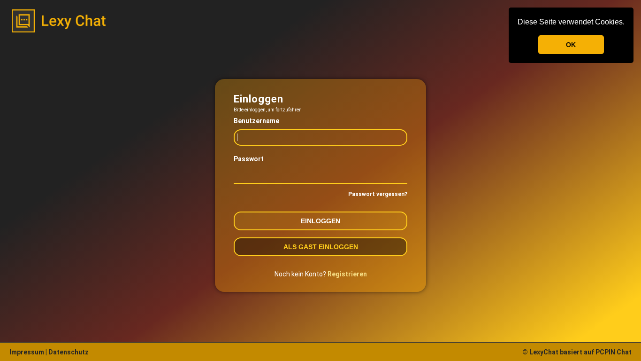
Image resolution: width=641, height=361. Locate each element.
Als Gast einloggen (320, 247)
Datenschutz (68, 352)
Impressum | (28, 352)
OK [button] (571, 44)
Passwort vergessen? (377, 194)
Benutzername (256, 121)
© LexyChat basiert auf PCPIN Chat (577, 352)
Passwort (249, 159)
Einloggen (320, 221)
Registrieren (347, 274)
